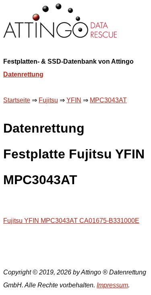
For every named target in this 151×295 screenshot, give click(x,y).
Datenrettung (23, 74)
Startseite (16, 100)
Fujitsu (48, 100)
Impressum (112, 285)
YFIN (73, 100)
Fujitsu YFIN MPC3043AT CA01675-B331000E (71, 220)
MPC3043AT (108, 100)
